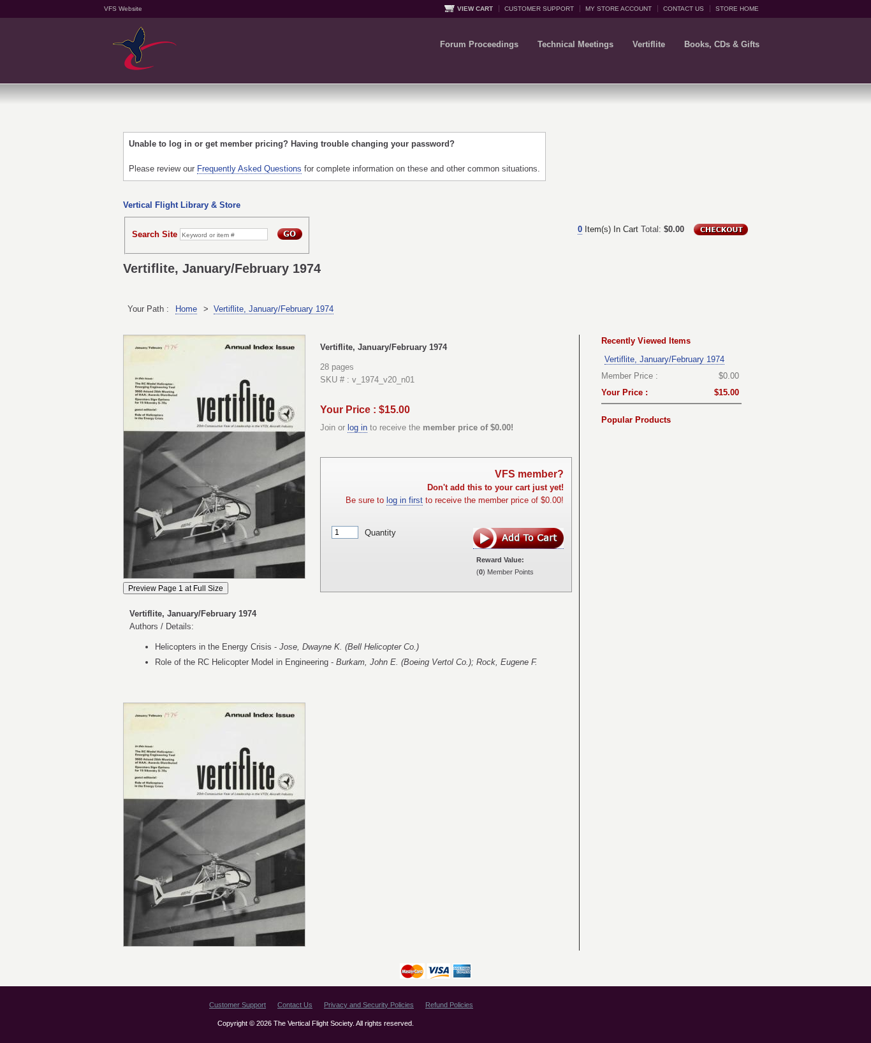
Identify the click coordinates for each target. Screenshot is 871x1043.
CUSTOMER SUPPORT (539, 8)
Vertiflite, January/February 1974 (273, 309)
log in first (404, 500)
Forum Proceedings (479, 44)
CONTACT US (683, 8)
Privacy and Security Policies (369, 1005)
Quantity (380, 532)
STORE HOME (737, 8)
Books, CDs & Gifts (721, 44)
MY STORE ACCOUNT (618, 8)
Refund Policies (449, 1005)
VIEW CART (475, 8)
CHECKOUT (721, 229)
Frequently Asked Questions (249, 168)
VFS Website (123, 8)
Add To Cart (518, 538)
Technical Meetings (575, 44)
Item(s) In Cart (608, 229)
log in (357, 427)
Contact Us (294, 1005)
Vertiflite (649, 44)
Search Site (154, 234)
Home (186, 309)
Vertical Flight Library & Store (181, 205)
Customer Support (237, 1005)
